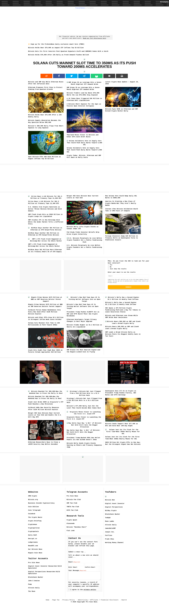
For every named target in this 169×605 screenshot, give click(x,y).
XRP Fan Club (72, 503)
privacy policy (90, 589)
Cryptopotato (33, 531)
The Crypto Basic (35, 517)
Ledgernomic (33, 542)
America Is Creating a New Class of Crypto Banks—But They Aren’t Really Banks (120, 203)
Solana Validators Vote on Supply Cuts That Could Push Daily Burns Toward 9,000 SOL (84, 150)
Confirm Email (90, 567)
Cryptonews (32, 524)
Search (124, 600)
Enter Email (72, 567)
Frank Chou (109, 539)
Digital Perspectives (114, 507)
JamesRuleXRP (110, 528)
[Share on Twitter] (72, 76)
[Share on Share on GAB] (97, 76)
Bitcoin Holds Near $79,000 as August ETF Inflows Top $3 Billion (56, 48)
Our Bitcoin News (35, 549)
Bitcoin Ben (110, 500)
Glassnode (71, 523)
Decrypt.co (32, 538)
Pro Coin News (34, 562)
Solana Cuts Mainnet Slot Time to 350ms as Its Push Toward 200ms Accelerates (84, 64)
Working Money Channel (114, 542)
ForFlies (108, 535)
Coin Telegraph (34, 510)
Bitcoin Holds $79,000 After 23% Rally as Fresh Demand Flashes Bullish (58, 55)
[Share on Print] (122, 76)
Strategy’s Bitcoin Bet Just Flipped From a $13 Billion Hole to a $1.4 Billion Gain (84, 400)
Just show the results (118, 269)
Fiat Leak (71, 530)
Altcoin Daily (34, 588)
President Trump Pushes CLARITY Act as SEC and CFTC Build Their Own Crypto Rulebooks (83, 314)
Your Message (77, 570)
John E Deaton (34, 581)
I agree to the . (83, 589)
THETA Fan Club (73, 507)
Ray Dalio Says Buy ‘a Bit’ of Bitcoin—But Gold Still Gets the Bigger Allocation (83, 432)
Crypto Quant (72, 520)
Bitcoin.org (33, 499)
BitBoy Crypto (111, 510)
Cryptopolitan (34, 528)
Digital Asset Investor (114, 503)
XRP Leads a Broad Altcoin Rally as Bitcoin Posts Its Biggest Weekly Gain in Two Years (122, 334)
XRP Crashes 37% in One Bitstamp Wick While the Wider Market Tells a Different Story (45, 222)
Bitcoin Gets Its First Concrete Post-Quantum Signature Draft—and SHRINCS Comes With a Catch (68, 51)
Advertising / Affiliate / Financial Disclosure (98, 600)
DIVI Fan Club (72, 510)
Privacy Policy (112, 282)
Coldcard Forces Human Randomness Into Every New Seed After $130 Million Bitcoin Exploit (44, 312)
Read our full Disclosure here (94, 38)
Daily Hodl (32, 535)
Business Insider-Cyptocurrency (41, 503)
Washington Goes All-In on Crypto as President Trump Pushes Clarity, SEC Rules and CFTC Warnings (120, 393)
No (110, 267)
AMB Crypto (32, 496)
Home (47, 600)
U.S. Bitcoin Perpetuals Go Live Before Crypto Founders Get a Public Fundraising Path (84, 247)
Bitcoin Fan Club (74, 499)
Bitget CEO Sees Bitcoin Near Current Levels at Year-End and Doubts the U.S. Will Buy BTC (45, 415)
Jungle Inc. (110, 532)
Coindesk (31, 514)
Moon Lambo (109, 521)
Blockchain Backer (35, 577)
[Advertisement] (84, 21)
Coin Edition (33, 507)
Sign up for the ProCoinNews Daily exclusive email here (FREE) (57, 44)
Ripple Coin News (35, 553)
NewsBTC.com (33, 546)
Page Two (55, 600)
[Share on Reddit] (46, 76)
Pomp (30, 584)
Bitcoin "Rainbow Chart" (77, 527)
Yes (111, 265)
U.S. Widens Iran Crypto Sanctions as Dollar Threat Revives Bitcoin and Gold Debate (45, 209)
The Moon (31, 591)
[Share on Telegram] (84, 76)
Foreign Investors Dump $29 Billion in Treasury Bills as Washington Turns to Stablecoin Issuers (121, 238)
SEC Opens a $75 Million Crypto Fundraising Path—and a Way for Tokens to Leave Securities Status (122, 310)
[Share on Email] (109, 76)
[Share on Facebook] (59, 76)
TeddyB (107, 518)
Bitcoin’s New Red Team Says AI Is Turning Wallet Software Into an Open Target (82, 306)
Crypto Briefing (34, 521)
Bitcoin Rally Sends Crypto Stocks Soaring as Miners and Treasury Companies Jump (84, 445)
